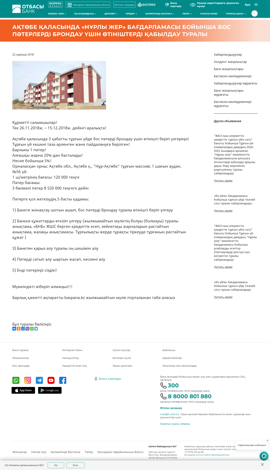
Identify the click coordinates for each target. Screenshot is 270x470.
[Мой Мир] (23, 329)
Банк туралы (20, 350)
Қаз (247, 4)
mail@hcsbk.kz (169, 414)
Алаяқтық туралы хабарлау (175, 423)
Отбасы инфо (209, 13)
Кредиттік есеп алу (74, 365)
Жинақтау (19, 452)
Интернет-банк (72, 350)
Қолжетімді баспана (158, 13)
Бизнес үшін (56, 13)
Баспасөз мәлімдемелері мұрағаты (232, 104)
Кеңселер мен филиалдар (179, 365)
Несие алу (38, 452)
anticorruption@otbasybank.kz (213, 454)
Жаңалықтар (20, 357)
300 (173, 385)
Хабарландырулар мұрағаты (235, 83)
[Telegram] (36, 329)
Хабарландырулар (228, 54)
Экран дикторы (122, 365)
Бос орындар (21, 365)
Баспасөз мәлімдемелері (232, 76)
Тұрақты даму (235, 13)
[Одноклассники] (18, 329)
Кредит (130, 13)
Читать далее (223, 180)
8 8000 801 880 (190, 396)
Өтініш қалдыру (171, 408)
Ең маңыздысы (84, 13)
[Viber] (27, 329)
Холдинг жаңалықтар (230, 62)
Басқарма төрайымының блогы (120, 452)
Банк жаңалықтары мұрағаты (229, 92)
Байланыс (169, 350)
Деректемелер (172, 357)
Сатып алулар (121, 350)
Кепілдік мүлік (121, 357)
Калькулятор (70, 357)
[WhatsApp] (32, 329)
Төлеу (186, 13)
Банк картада (110, 379)
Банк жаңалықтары (229, 69)
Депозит (110, 13)
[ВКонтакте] (14, 329)
